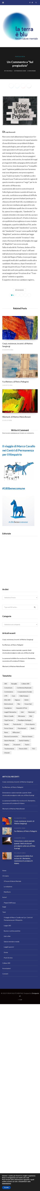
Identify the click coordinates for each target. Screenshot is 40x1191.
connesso (14, 433)
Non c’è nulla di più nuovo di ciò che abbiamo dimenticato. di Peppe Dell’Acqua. (20, 573)
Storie (6, 952)
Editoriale (20, 566)
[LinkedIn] (25, 295)
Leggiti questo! (9, 947)
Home (4, 870)
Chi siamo (5, 876)
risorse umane (27, 736)
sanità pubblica (24, 740)
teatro (27, 744)
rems (6, 732)
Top (20, 999)
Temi (4, 912)
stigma (6, 744)
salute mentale (9, 740)
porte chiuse (8, 728)
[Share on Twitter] (17, 85)
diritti (26, 700)
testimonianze (9, 749)
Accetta (6, 1187)
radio (32, 728)
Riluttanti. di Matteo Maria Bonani (16, 417)
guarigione (8, 708)
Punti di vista (20, 56)
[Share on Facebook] (11, 85)
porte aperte (30, 724)
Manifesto (7, 892)
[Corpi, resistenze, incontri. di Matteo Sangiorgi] (20, 327)
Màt (30, 716)
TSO (33, 749)
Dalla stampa (24, 696)
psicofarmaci (22, 728)
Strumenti (16, 744)
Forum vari (28, 704)
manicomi (31, 712)
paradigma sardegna (24, 720)
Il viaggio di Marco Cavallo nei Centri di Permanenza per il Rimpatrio (18, 450)
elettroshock (8, 704)
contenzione (8, 692)
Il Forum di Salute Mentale (12, 881)
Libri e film (7, 936)
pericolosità (17, 724)
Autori (4, 897)
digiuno (17, 700)
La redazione (8, 886)
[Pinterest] (23, 85)
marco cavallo (9, 716)
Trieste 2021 (23, 749)
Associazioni (6, 968)
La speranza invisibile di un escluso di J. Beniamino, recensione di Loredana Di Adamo (23, 859)
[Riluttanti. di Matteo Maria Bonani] (20, 401)
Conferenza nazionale (24, 688)
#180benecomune (13, 488)
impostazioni (6, 1183)
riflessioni (19, 290)
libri (22, 712)
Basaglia (14, 684)
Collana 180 (6, 963)
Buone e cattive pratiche (12, 931)
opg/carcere (8, 720)
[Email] (29, 85)
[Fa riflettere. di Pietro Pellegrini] (20, 365)
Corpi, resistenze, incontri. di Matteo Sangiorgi (17, 639)
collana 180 (25, 684)
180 (5, 684)
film (18, 704)
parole (6, 724)
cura (13, 696)
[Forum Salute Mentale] (20, 26)
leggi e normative (10, 712)
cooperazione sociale (24, 692)
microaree (21, 716)
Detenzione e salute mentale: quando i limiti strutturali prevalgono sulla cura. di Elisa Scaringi (24, 844)
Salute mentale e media (11, 941)
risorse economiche (11, 736)
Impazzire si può (21, 708)
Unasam (7, 753)
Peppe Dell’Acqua (10, 903)
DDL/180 (7, 700)
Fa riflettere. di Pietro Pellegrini (15, 381)
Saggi (4, 907)
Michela (9, 70)
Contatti (5, 974)
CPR (5, 696)
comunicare (8, 688)
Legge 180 (7, 925)
